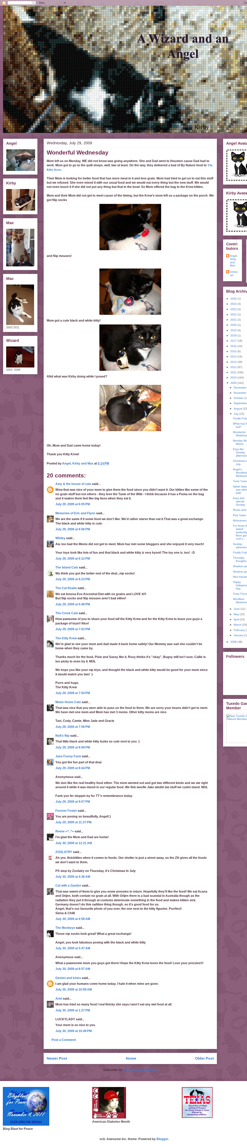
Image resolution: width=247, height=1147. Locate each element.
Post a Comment (64, 1039)
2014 (233, 356)
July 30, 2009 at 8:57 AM (72, 968)
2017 (233, 340)
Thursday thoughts (239, 559)
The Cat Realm (66, 588)
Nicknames (239, 520)
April (237, 619)
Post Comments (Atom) (141, 1070)
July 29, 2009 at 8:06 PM (72, 747)
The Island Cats (66, 567)
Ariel (58, 998)
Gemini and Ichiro (68, 978)
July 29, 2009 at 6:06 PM (72, 529)
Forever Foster (66, 810)
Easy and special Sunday (239, 501)
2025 (233, 298)
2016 (233, 346)
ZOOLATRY (63, 852)
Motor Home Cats (68, 702)
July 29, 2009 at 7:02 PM (72, 629)
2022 (233, 314)
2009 (233, 382)
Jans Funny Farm (68, 756)
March (238, 624)
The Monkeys (65, 927)
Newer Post (57, 1058)
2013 (233, 361)
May (237, 614)
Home (131, 1058)
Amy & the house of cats (73, 484)
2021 (233, 319)
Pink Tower (239, 515)
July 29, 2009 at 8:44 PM (72, 768)
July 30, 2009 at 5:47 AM (72, 948)
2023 (233, 309)
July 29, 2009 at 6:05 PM (72, 504)
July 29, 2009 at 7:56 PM (72, 726)
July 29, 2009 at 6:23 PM (72, 579)
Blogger (162, 1139)
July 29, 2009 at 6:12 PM (72, 558)
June (237, 608)
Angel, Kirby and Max (234, 260)
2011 (233, 372)
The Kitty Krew (66, 638)
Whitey (60, 538)
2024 (233, 303)
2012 (233, 367)
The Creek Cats (66, 613)
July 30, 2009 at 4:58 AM (72, 919)
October (239, 398)
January (239, 635)
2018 (233, 335)
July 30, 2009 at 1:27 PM (72, 1010)
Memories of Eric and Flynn (75, 513)
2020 (233, 324)
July (236, 413)
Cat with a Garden (68, 885)
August (238, 408)
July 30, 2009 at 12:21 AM (73, 843)
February (240, 630)
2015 (233, 351)
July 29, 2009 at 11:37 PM (73, 822)
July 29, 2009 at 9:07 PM (72, 801)
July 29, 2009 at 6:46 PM (72, 604)
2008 (233, 641)
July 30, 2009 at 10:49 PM (73, 1031)
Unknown (234, 273)
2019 (233, 330)
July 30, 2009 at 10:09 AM (73, 989)
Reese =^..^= (64, 831)
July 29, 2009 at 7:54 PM (72, 693)
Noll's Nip (62, 735)
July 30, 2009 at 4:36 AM (72, 876)
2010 (233, 377)
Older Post (204, 1058)
